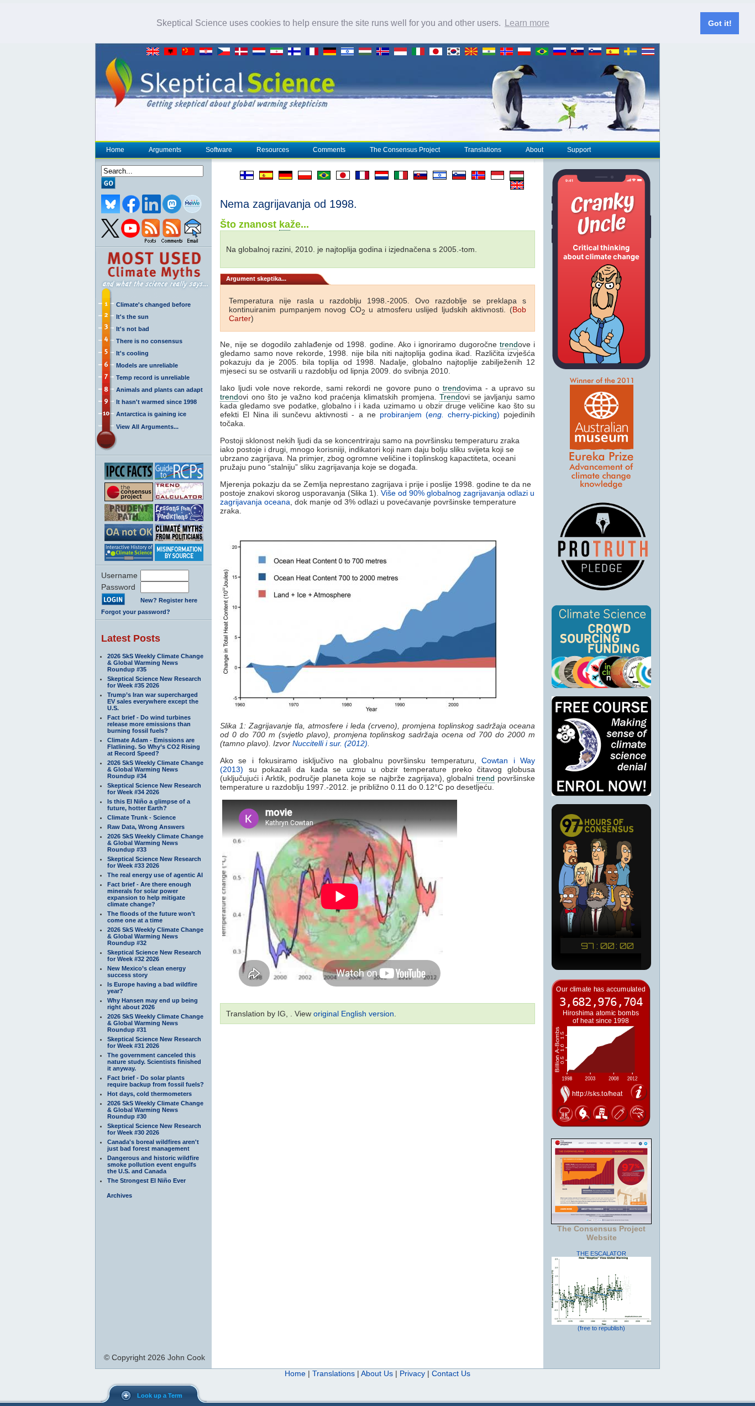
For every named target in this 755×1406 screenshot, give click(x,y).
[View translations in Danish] (244, 52)
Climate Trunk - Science (141, 817)
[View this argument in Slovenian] (456, 175)
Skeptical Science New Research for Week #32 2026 (154, 955)
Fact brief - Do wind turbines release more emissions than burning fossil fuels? (149, 724)
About (534, 150)
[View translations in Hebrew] (350, 52)
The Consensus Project (405, 150)
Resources (272, 150)
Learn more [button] (527, 23)
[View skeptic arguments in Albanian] (173, 52)
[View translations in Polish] (527, 52)
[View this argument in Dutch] (379, 175)
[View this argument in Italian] (398, 175)
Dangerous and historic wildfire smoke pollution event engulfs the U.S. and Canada (153, 1164)
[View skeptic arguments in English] (155, 52)
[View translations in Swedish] (633, 52)
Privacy (412, 1373)
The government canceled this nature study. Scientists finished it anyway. (154, 1062)
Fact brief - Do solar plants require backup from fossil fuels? (155, 1081)
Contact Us (451, 1373)
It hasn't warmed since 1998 (156, 401)
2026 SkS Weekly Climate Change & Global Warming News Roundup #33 (155, 843)
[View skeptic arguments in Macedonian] (474, 52)
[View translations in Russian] (562, 52)
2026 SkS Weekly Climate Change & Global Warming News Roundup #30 (155, 1110)
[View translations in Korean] (456, 52)
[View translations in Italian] (420, 52)
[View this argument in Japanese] (340, 175)
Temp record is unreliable (153, 377)
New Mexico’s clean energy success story (146, 971)
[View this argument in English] (514, 185)
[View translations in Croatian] (208, 52)
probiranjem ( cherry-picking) (442, 414)
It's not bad (132, 329)
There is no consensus (149, 341)
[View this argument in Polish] (302, 175)
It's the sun (132, 316)
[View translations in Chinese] (191, 52)
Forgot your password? (135, 611)
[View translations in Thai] (649, 52)
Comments (329, 150)
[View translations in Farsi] (279, 52)
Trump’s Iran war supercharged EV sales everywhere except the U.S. (152, 701)
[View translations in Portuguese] (544, 52)
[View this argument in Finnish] (244, 175)
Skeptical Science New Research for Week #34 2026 (154, 788)
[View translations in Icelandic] (385, 52)
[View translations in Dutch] (261, 52)
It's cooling (132, 353)
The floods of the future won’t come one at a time (151, 917)
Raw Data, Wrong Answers (146, 826)
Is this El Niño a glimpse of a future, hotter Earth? (148, 804)
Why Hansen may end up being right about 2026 (152, 1003)
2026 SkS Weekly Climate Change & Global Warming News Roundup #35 (155, 663)
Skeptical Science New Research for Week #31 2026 (154, 1042)
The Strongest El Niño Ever (146, 1180)
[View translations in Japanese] (438, 52)
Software (219, 150)
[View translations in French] (314, 52)
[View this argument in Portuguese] (321, 175)
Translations (482, 150)
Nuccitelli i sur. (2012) (330, 743)
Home (115, 150)
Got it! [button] (720, 23)
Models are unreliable (147, 365)
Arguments (165, 150)
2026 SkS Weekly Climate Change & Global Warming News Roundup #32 (155, 936)
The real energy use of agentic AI (155, 875)
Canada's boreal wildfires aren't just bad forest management (153, 1145)
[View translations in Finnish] (297, 52)
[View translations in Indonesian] (403, 52)
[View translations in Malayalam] (491, 52)
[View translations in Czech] (226, 52)
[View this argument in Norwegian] (475, 175)
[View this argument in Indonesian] (494, 175)
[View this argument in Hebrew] (437, 175)
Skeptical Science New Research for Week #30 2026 (154, 1129)
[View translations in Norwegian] (509, 52)
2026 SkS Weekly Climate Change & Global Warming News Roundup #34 (155, 769)
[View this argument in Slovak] (417, 175)
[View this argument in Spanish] (263, 175)
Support (579, 150)
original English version (353, 1013)
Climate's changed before (153, 304)
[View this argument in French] (359, 175)
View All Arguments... (147, 426)
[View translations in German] (332, 52)
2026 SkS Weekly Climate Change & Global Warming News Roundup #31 (155, 1023)
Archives (119, 1195)
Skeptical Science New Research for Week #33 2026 (154, 862)
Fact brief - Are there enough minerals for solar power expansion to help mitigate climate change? (149, 894)
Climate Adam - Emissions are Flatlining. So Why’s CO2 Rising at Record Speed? (153, 747)
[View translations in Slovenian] (597, 52)
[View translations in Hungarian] (367, 52)
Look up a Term (159, 1395)
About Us (377, 1373)
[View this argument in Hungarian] (514, 175)
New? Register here (168, 600)
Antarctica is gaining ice (151, 414)
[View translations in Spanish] (615, 52)
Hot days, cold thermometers (149, 1093)
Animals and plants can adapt (159, 389)
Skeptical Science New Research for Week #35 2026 (154, 682)
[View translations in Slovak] (580, 52)
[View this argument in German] (282, 175)
